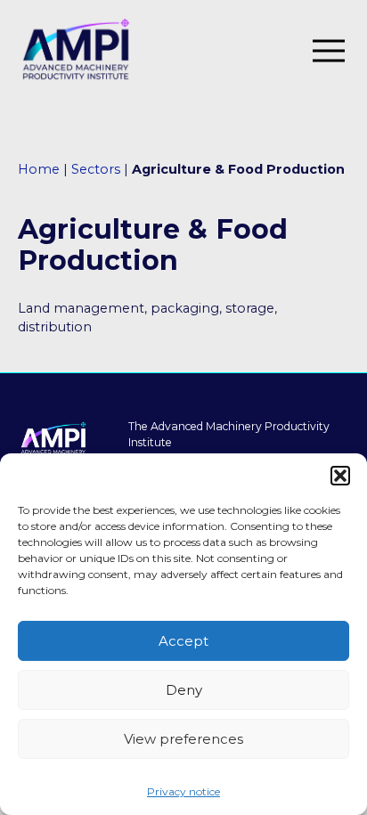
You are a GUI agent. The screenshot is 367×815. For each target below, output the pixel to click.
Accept (183, 640)
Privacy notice (183, 791)
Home (39, 169)
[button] (340, 476)
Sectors (95, 169)
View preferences (183, 738)
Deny (184, 689)
